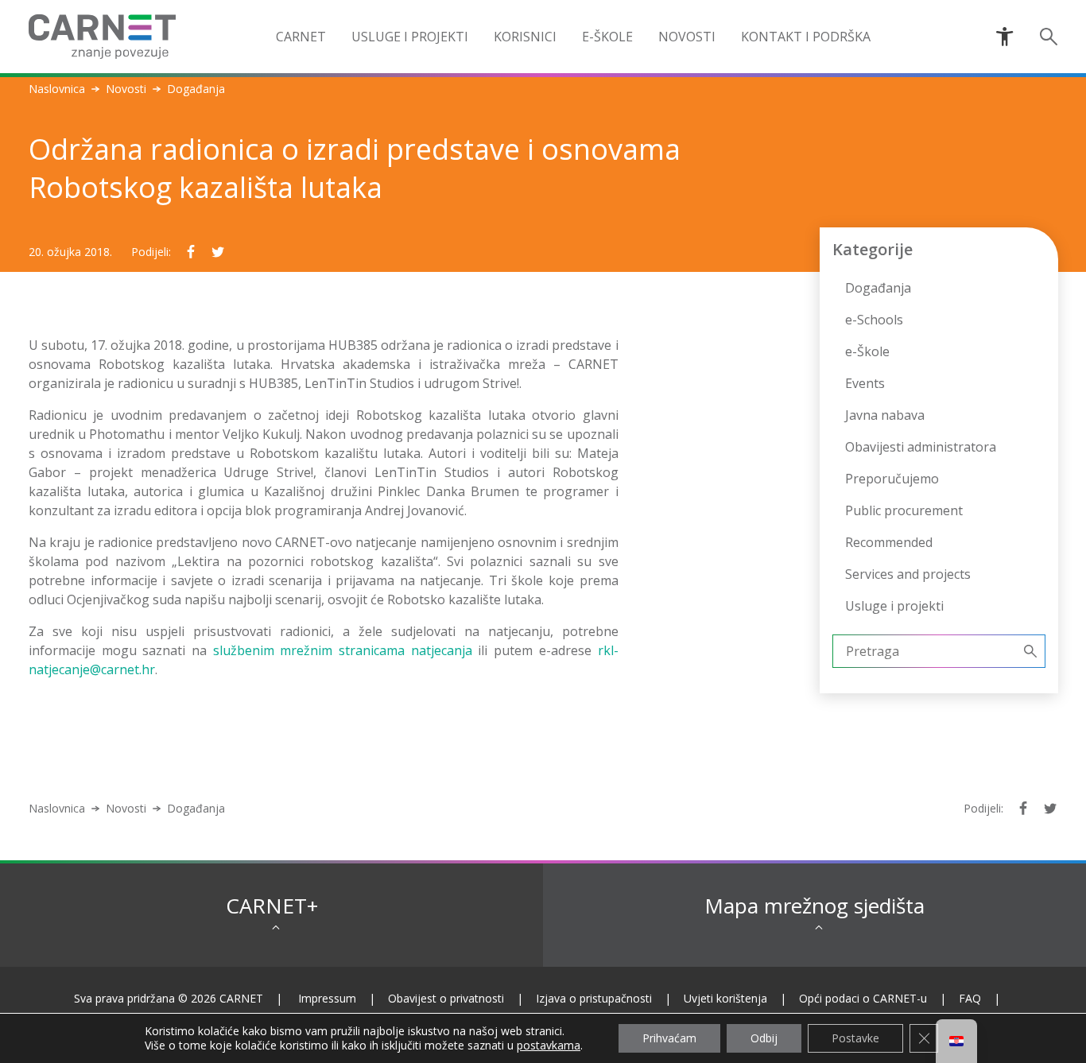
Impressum (327, 998)
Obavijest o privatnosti (446, 998)
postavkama (548, 1045)
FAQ (970, 998)
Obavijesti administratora (920, 447)
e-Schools (874, 319)
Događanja (878, 288)
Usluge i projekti (894, 606)
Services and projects (908, 574)
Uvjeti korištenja (725, 998)
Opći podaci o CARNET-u (863, 998)
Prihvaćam (669, 1038)
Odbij (764, 1038)
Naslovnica (57, 89)
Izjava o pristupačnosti (594, 998)
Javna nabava (885, 415)
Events (865, 383)
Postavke (855, 1038)
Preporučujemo (892, 478)
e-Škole (607, 36)
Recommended (889, 542)
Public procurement (904, 510)
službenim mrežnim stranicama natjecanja (342, 650)
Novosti (126, 89)
